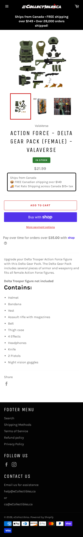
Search (9, 418)
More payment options (40, 227)
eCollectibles (21, 517)
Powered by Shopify (41, 517)
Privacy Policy (14, 444)
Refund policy (14, 437)
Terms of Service (16, 431)
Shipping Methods (17, 425)
